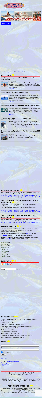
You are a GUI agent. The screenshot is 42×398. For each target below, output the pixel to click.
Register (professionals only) (9, 363)
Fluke (10, 195)
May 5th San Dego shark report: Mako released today (20, 105)
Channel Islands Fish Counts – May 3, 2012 (17, 118)
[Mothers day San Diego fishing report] (4, 99)
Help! (2, 365)
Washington (5, 256)
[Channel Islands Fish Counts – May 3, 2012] (3, 127)
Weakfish (31, 195)
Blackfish (16, 195)
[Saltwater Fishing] (14, 8)
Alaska (4, 249)
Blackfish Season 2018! (7, 330)
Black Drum (27, 197)
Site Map (27, 373)
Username (4, 344)
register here (7, 238)
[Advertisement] (21, 46)
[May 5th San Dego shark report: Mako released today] (4, 112)
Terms (19, 374)
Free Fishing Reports (7, 72)
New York (11, 222)
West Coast (19, 72)
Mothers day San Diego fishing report (14, 92)
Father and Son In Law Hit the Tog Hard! (12, 324)
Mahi (33, 197)
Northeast (3, 244)
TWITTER (29, 233)
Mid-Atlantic (4, 242)
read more (11, 88)
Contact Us (27, 374)
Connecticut (18, 222)
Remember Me (7, 352)
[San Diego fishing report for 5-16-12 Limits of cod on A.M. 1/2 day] (4, 87)
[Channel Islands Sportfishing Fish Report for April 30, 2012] (4, 140)
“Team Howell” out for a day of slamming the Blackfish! (16, 326)
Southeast (4, 246)
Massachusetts (35, 222)
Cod (36, 195)
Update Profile (5, 364)
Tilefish (38, 197)
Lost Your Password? (13, 361)
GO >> (18, 269)
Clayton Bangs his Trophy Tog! (9, 322)
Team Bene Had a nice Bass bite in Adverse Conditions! (17, 335)
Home (6, 373)
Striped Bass (4, 195)
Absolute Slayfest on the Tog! (9, 328)
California (5, 251)
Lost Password (5, 358)
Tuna (21, 195)
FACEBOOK (4, 235)
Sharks (26, 195)
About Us (13, 373)
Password (3, 348)
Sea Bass (3, 197)
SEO (10, 380)
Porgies (21, 197)
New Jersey (4, 222)
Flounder (15, 197)
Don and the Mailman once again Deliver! (12, 337)
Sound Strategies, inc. (20, 380)
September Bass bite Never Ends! (10, 333)
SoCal (5, 253)
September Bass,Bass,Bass (9, 331)
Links (20, 373)
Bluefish (10, 197)
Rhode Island (26, 222)
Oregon (4, 255)
